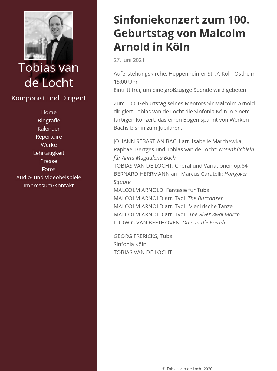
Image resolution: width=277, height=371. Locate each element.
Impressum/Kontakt (49, 185)
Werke (49, 144)
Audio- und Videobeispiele (48, 177)
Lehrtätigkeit (48, 153)
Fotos (49, 169)
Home (49, 112)
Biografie (49, 120)
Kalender (49, 128)
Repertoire (49, 136)
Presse (48, 161)
